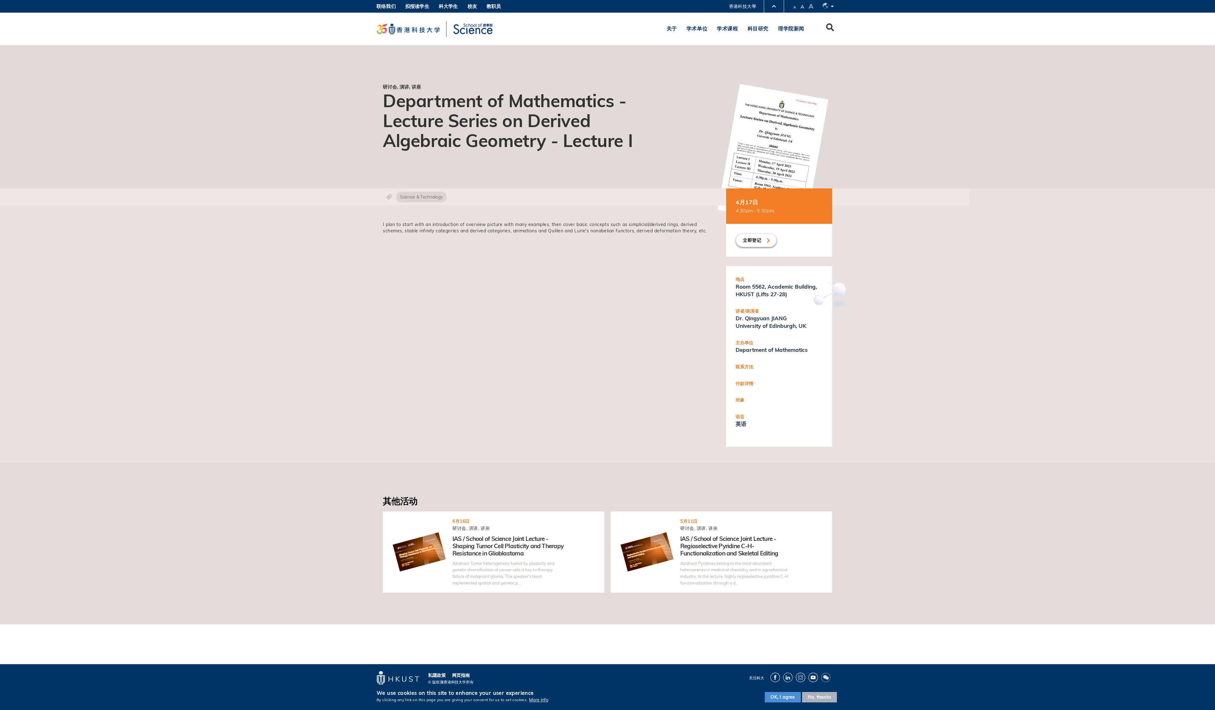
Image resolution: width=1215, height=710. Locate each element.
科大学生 (448, 6)
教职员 (494, 6)
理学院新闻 (791, 28)
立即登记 (753, 240)
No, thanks (819, 697)
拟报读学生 (417, 6)
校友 (472, 6)
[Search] (830, 29)
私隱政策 (437, 675)
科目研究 (758, 28)
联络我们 (386, 6)
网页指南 (461, 675)
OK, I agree (782, 697)
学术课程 (727, 28)
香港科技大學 (742, 6)
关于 (672, 28)
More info (538, 700)
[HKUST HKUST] (408, 29)
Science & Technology (421, 197)
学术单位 (697, 28)
